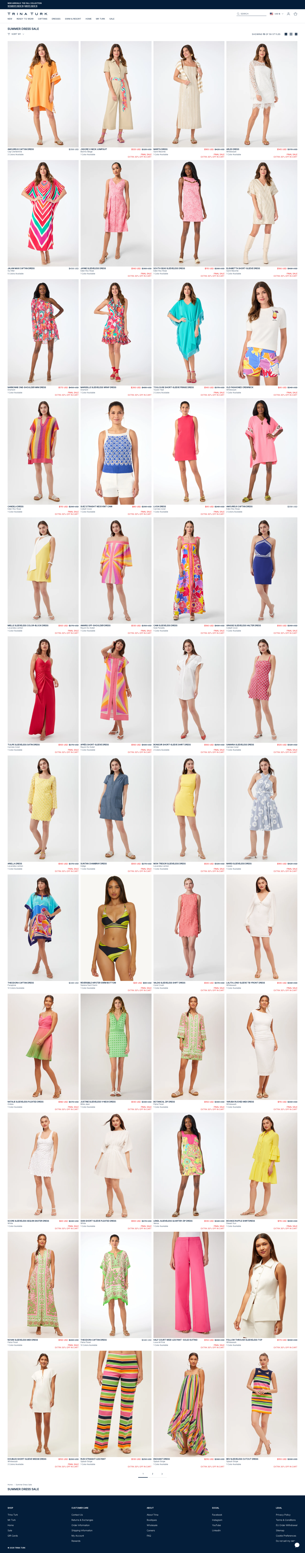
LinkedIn (216, 1530)
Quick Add (43, 145)
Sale (111, 19)
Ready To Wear (25, 19)
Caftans (42, 19)
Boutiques (152, 1520)
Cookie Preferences (286, 1535)
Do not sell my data (285, 1541)
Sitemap (280, 1530)
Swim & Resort (73, 19)
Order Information (80, 1525)
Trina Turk (13, 1514)
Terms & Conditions (286, 1520)
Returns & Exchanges (82, 1520)
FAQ (149, 1535)
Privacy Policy (283, 1514)
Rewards (75, 1541)
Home (89, 19)
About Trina (152, 1514)
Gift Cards (13, 1535)
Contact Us (77, 1514)
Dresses (56, 19)
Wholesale (152, 1525)
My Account (77, 1535)
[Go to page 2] (162, 1473)
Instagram (217, 1520)
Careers (151, 1530)
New (10, 19)
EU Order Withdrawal (286, 1525)
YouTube (216, 1525)
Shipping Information (81, 1530)
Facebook (217, 1514)
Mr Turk (100, 19)
